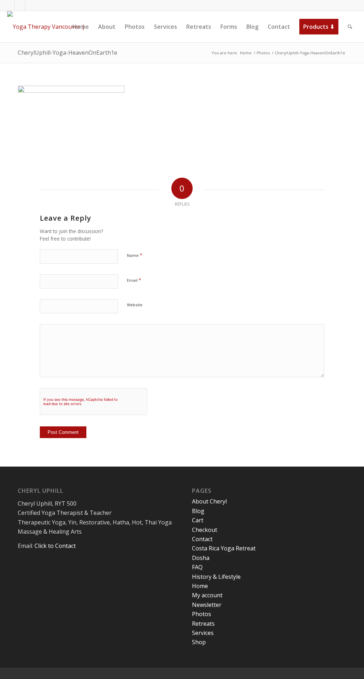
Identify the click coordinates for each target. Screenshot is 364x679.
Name (134, 255)
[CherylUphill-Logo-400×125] (54, 26)
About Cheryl (209, 501)
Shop (199, 642)
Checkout (204, 530)
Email (134, 280)
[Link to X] (20, 5)
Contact (202, 539)
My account (207, 595)
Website (135, 304)
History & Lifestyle (216, 577)
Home (200, 586)
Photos (201, 614)
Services (203, 633)
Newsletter (206, 605)
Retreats (203, 623)
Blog (198, 511)
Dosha (200, 558)
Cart (197, 520)
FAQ (197, 567)
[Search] (350, 26)
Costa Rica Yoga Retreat (224, 548)
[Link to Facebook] (9, 5)
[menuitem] (80, 26)
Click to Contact (55, 546)
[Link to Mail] (30, 5)
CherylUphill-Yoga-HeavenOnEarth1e (67, 52)
